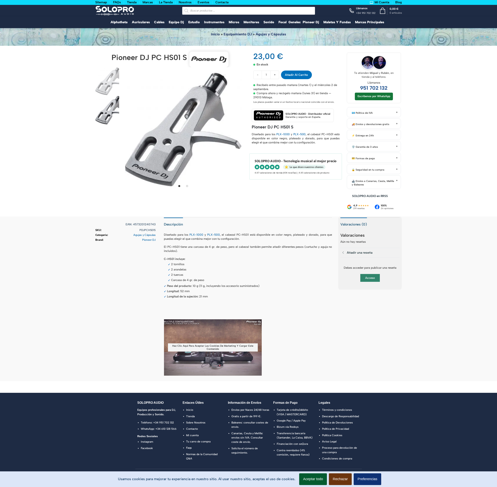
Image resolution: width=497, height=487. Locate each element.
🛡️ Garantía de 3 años (365, 146)
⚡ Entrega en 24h (363, 135)
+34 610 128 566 (166, 429)
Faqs (189, 447)
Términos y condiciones (337, 410)
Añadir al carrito (296, 75)
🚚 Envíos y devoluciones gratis (370, 124)
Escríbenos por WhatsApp (374, 96)
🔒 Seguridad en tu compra (368, 169)
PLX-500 (299, 134)
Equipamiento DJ (238, 34)
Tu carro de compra (198, 441)
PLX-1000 (283, 134)
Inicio (215, 34)
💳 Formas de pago (363, 158)
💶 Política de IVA (362, 112)
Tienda (190, 416)
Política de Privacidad (335, 429)
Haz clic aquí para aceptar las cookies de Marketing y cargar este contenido (212, 347)
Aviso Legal (329, 441)
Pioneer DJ (149, 239)
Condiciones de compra (337, 458)
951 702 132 (373, 88)
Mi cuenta (192, 435)
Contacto (192, 429)
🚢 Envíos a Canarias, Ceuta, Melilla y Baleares (373, 183)
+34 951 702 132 (163, 422)
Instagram (147, 441)
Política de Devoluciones (337, 422)
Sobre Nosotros (195, 422)
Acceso (370, 278)
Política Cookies (332, 435)
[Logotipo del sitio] (114, 10)
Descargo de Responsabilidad (340, 416)
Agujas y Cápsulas (271, 34)
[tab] (179, 186)
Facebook (147, 448)
